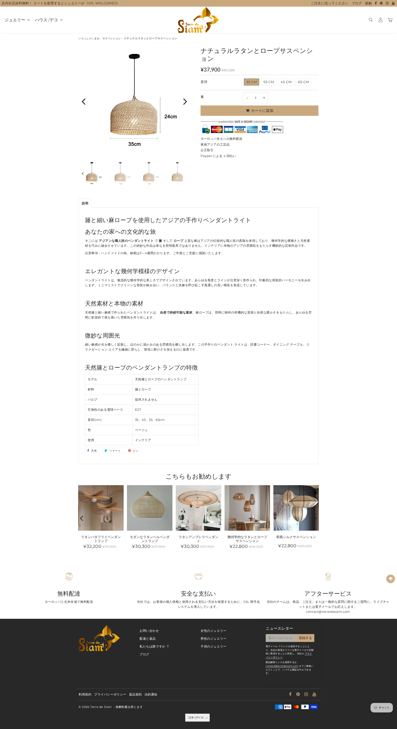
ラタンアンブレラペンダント (198, 539)
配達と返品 (148, 638)
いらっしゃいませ (89, 38)
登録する (305, 638)
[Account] (380, 20)
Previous (83, 101)
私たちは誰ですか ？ (155, 646)
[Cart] (390, 20)
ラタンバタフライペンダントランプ (101, 539)
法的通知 (151, 694)
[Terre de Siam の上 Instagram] (388, 3)
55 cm (268, 82)
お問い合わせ (149, 631)
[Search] (370, 20)
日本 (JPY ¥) (195, 717)
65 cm (303, 82)
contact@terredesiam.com (282, 665)
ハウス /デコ (46, 19)
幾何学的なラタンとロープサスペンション (247, 539)
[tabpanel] (92, 173)
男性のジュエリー (213, 638)
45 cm (286, 82)
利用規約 (85, 694)
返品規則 (135, 694)
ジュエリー (15, 19)
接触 (368, 3)
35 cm (251, 82)
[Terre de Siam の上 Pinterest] (382, 3)
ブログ (357, 3)
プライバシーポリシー (110, 694)
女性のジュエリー (213, 631)
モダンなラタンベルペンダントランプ (150, 539)
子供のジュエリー (213, 646)
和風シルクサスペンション (296, 537)
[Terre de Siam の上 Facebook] (376, 3)
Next (185, 101)
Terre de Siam (101, 707)
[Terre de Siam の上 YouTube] (393, 3)
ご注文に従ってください (330, 3)
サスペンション (112, 38)
